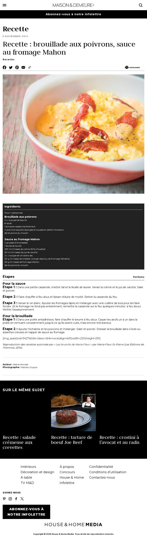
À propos (67, 467)
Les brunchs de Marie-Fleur (73, 344)
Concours (67, 472)
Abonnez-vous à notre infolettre (73, 14)
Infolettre (67, 483)
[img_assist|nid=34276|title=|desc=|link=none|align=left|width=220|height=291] (52, 338)
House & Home (72, 477)
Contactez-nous (102, 477)
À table (26, 477)
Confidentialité (101, 467)
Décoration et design (37, 472)
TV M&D (27, 483)
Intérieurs (28, 467)
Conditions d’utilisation (107, 472)
